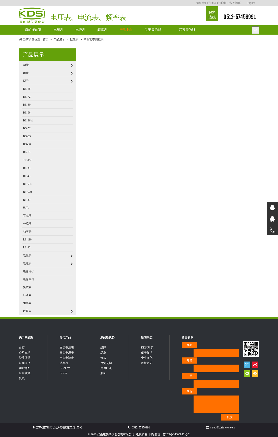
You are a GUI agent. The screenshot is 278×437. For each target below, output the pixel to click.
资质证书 (24, 357)
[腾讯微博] (247, 365)
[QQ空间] (255, 373)
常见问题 (235, 2)
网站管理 (154, 434)
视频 (198, 2)
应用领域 (24, 373)
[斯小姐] (272, 207)
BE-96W (65, 368)
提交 (230, 417)
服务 (103, 373)
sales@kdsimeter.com (222, 427)
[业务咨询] (272, 230)
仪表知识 (146, 352)
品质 (103, 352)
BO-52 (63, 373)
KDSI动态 (147, 347)
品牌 (103, 347)
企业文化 (146, 357)
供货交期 (106, 363)
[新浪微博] (255, 365)
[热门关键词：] (255, 30)
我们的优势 (209, 2)
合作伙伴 (24, 363)
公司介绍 (24, 352)
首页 (22, 347)
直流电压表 (67, 352)
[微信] (247, 373)
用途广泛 (106, 368)
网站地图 (24, 368)
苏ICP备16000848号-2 (176, 434)
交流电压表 (67, 347)
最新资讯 (146, 363)
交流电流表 (67, 357)
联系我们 (223, 2)
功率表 (64, 363)
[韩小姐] (272, 218)
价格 (103, 357)
